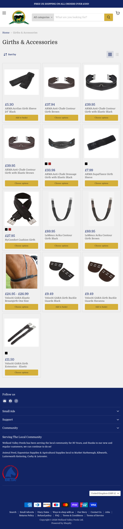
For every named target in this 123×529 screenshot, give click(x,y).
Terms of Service (95, 515)
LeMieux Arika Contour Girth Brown (98, 237)
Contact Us (96, 512)
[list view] (117, 54)
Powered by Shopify (61, 523)
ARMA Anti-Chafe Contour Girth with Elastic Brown (20, 171)
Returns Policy (26, 515)
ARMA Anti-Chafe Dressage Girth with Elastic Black (60, 176)
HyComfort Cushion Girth (20, 239)
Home (5, 32)
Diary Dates (43, 512)
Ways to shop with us (63, 512)
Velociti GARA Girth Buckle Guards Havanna (101, 299)
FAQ (57, 515)
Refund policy (44, 515)
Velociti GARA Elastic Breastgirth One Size (17, 299)
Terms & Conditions (73, 515)
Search (12, 512)
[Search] (108, 17)
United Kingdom (103, 493)
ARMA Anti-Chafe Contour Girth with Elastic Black (100, 110)
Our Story (82, 512)
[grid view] (110, 54)
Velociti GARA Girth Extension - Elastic (16, 365)
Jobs (107, 512)
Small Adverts (27, 512)
